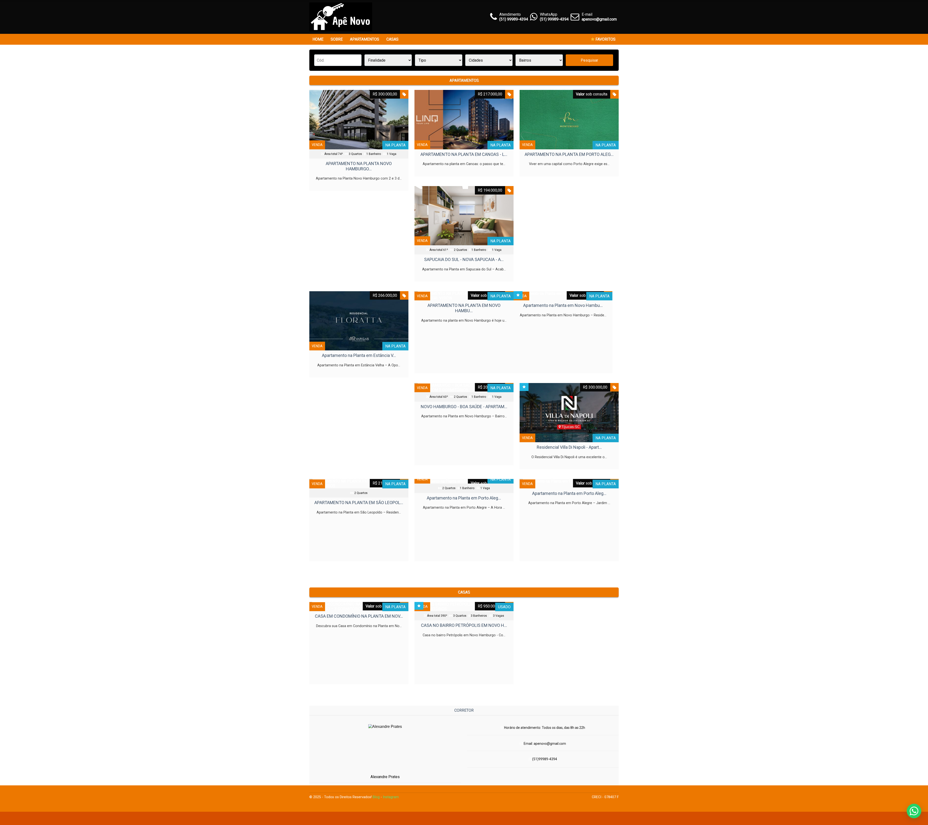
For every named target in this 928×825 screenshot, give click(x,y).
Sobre (337, 39)
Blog (376, 797)
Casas (392, 39)
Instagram (391, 797)
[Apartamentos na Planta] (340, 16)
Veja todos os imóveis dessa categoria (464, 570)
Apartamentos (364, 39)
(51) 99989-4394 (554, 19)
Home (317, 39)
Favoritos (605, 39)
